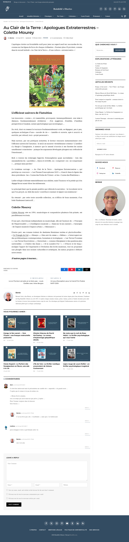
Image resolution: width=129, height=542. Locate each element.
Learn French (85, 16)
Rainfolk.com (73, 535)
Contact (107, 16)
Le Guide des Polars (101, 64)
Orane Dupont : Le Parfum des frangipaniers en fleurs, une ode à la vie (16, 366)
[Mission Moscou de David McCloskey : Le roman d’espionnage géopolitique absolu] (46, 323)
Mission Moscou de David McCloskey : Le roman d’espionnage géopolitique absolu (44, 336)
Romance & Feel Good (101, 70)
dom (11, 385)
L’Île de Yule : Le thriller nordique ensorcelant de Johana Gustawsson (46, 366)
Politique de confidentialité (76, 530)
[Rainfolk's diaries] (7, 9)
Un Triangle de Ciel (20, 235)
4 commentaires (57, 38)
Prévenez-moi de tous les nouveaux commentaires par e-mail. (26, 494)
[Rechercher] (122, 16)
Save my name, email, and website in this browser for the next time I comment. (31, 490)
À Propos (33, 530)
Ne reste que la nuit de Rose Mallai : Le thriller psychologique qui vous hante (76, 335)
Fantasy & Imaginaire (101, 68)
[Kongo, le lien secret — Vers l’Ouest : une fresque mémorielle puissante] (17, 323)
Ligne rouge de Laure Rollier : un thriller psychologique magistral (76, 365)
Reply (87, 407)
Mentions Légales (55, 530)
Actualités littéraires (33, 16)
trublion (12, 426)
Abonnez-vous (101, 149)
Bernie (12, 38)
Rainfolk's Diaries (62, 9)
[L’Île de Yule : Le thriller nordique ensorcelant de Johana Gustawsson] (46, 353)
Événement (96, 16)
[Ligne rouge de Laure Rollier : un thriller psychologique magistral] (76, 353)
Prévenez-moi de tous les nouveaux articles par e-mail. (24, 498)
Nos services (94, 530)
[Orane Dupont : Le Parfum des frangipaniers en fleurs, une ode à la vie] (17, 353)
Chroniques (48, 16)
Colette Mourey (18, 212)
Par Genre (60, 16)
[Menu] (125, 16)
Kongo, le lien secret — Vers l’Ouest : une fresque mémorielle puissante (34, 2)
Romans (45, 38)
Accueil (21, 16)
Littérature (72, 16)
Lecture (97, 66)
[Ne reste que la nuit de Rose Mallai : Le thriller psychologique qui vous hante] (76, 323)
